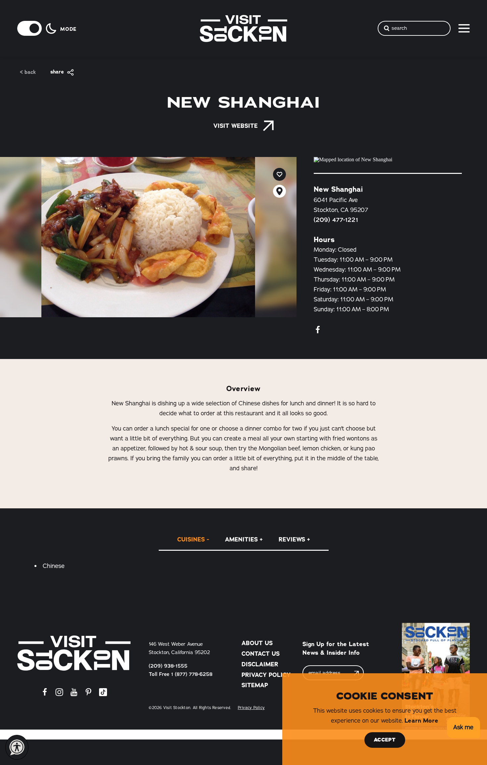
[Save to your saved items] (279, 174)
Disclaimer (260, 664)
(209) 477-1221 (336, 220)
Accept (385, 740)
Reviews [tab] (292, 539)
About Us (257, 643)
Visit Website (235, 126)
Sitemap (255, 685)
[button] (463, 728)
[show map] (279, 191)
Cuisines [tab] (191, 539)
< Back (28, 72)
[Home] (74, 653)
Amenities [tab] (241, 539)
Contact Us (261, 654)
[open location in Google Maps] (388, 159)
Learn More (421, 721)
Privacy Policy (266, 675)
